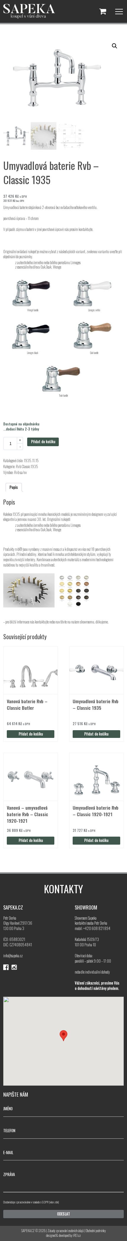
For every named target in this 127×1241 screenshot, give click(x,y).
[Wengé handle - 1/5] (32, 289)
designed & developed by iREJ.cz (63, 1235)
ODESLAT (63, 1214)
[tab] (14, 487)
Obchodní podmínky (96, 1230)
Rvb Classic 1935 (27, 466)
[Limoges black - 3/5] (32, 332)
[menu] (119, 11)
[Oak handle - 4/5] (94, 332)
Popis (13, 487)
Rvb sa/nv (20, 472)
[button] (114, 46)
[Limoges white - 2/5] (94, 289)
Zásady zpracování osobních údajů (66, 1230)
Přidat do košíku (43, 441)
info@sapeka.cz (13, 955)
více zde (54, 1201)
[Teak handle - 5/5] (63, 375)
